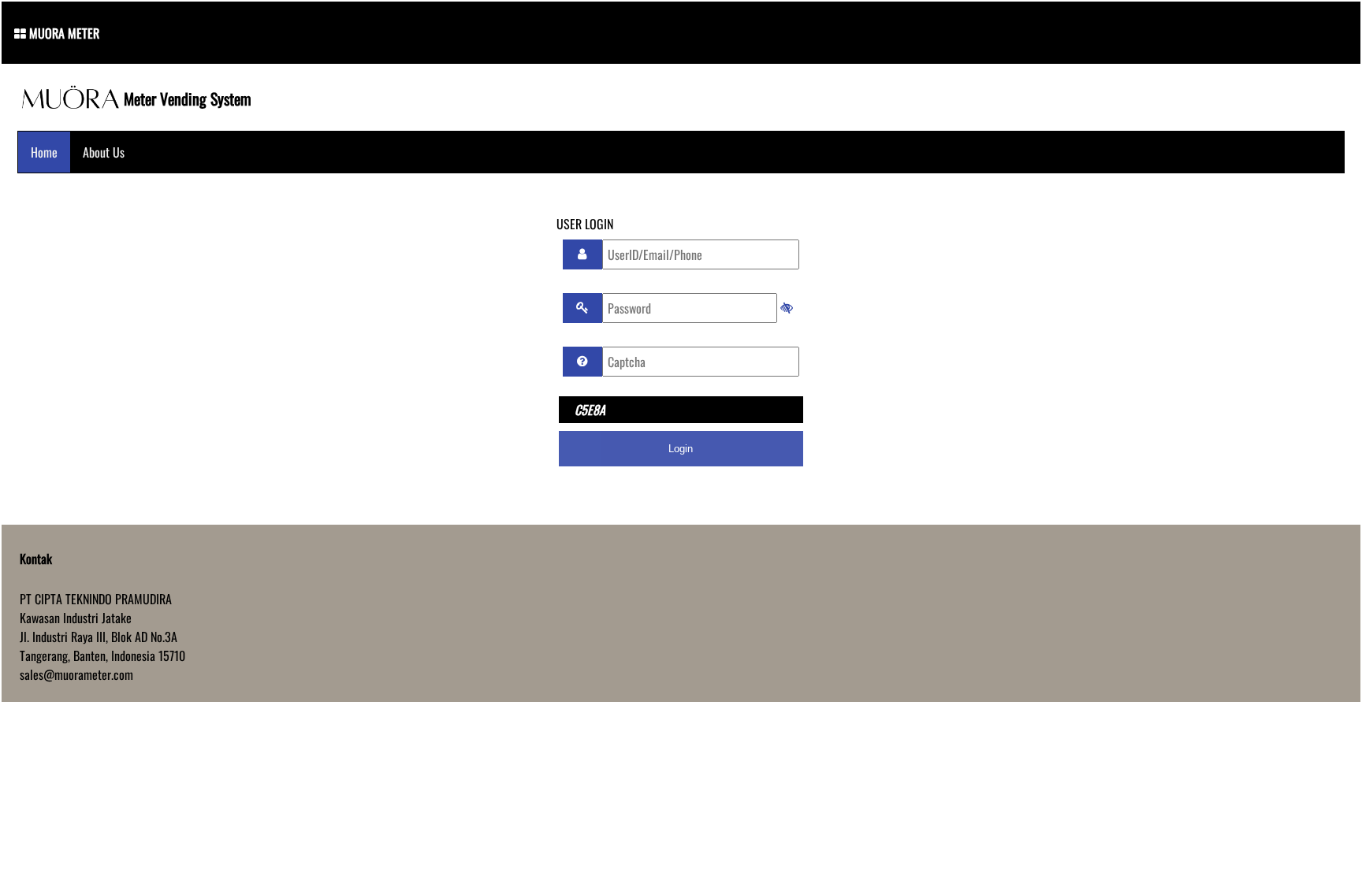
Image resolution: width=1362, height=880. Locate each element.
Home (44, 152)
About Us (104, 152)
